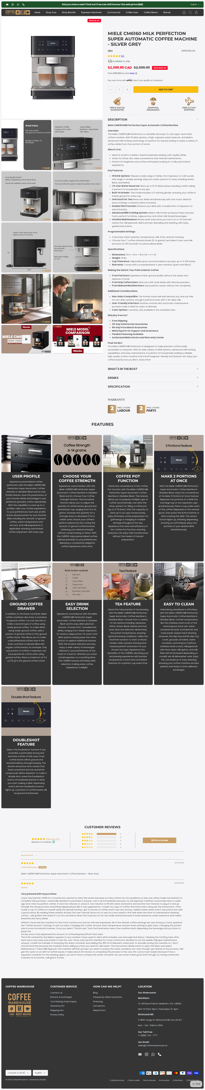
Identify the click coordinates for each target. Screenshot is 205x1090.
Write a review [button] (159, 840)
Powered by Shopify (37, 1079)
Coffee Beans (151, 12)
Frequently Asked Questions (107, 997)
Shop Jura (51, 12)
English (194, 4)
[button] (114, 56)
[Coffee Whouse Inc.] (18, 12)
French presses (149, 1080)
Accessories (164, 1080)
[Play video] (26, 339)
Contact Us (56, 992)
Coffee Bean (178, 1080)
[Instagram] (12, 4)
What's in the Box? (122, 369)
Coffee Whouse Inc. (20, 1079)
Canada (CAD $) (16, 1072)
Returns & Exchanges (61, 997)
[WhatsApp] (18, 4)
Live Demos (99, 1005)
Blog (95, 992)
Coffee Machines (117, 1080)
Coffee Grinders (192, 1080)
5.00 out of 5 (52, 839)
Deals (37, 12)
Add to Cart (166, 89)
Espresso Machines (91, 12)
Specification (119, 387)
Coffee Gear (132, 12)
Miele (110, 50)
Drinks (113, 378)
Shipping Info (57, 1010)
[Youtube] (7, 4)
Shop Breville (69, 12)
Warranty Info (57, 1005)
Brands (167, 12)
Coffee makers (133, 1080)
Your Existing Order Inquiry (63, 1001)
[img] (27, 863)
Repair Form (99, 1010)
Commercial (113, 12)
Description (117, 119)
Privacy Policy (57, 1014)
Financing (98, 1001)
